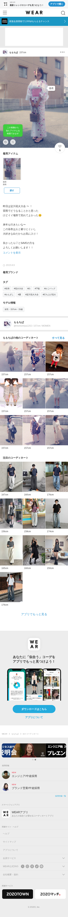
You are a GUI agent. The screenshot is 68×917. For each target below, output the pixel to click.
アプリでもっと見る (34, 614)
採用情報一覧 (60, 796)
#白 (28, 288)
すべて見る (58, 337)
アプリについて (34, 717)
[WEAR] (34, 12)
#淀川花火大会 (31, 294)
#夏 (19, 294)
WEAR (4, 734)
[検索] (63, 13)
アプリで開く (56, 4)
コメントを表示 (12, 252)
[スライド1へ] (33, 759)
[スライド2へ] (35, 759)
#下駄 (37, 288)
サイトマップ (9, 842)
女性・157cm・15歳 (14, 309)
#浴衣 (7, 288)
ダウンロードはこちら (34, 709)
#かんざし (9, 294)
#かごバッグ (49, 288)
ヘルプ (6, 833)
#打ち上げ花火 (49, 294)
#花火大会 (18, 288)
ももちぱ (15, 734)
